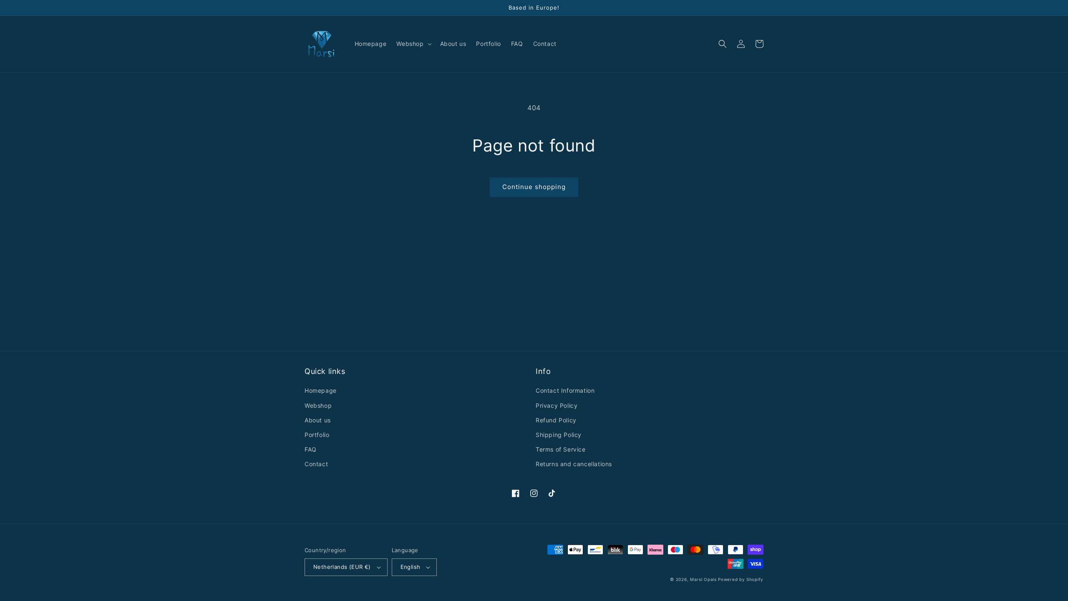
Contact (316, 463)
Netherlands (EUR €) (342, 566)
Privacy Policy (556, 405)
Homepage (321, 390)
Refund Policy (556, 420)
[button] (413, 44)
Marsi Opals (703, 579)
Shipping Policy (559, 434)
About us (318, 420)
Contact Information (565, 390)
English (410, 566)
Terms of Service (561, 449)
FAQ (311, 449)
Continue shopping (534, 187)
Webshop (318, 405)
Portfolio (317, 434)
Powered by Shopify (740, 579)
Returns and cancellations (574, 463)
